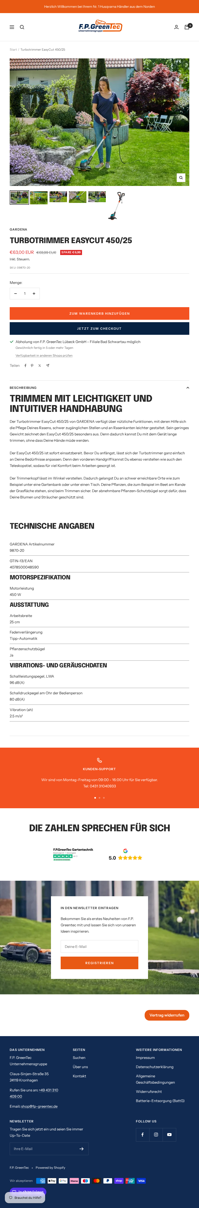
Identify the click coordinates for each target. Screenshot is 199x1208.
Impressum (145, 1057)
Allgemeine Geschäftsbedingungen (155, 1079)
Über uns (80, 1066)
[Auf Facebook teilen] (25, 365)
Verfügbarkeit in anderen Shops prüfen (44, 355)
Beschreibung (23, 388)
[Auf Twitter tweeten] (40, 365)
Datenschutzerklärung (155, 1066)
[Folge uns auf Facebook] (142, 1134)
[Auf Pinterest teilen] (32, 365)
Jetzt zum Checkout (99, 328)
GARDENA (18, 229)
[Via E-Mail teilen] (47, 365)
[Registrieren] (82, 1149)
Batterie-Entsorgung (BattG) (160, 1100)
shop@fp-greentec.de (39, 1106)
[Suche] (22, 27)
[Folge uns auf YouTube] (169, 1134)
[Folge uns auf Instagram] (156, 1134)
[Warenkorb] (186, 27)
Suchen (79, 1057)
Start (13, 49)
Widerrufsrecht (149, 1091)
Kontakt (79, 1076)
